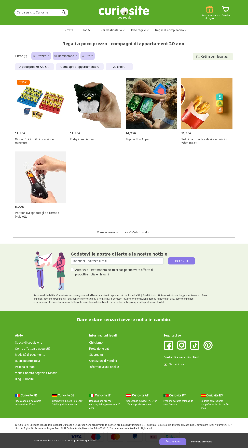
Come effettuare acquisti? (32, 348)
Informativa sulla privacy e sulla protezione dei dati (137, 302)
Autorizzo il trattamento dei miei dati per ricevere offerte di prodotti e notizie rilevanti (114, 272)
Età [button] (88, 56)
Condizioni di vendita (103, 360)
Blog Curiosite (24, 379)
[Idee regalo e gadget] (124, 10)
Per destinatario (111, 30)
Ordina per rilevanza (214, 56)
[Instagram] (182, 345)
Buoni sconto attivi (27, 360)
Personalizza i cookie (201, 441)
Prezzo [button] (41, 56)
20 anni (118, 66)
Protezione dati (99, 348)
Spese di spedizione (28, 342)
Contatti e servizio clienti (181, 357)
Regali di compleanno (169, 30)
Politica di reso (25, 367)
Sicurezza (96, 354)
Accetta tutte (173, 441)
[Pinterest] (208, 345)
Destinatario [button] (66, 56)
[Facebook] (168, 345)
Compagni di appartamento (78, 66)
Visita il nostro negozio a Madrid (36, 373)
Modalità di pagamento (30, 354)
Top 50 (86, 30)
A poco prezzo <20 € (33, 66)
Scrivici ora (176, 364)
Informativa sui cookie (104, 367)
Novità (68, 30)
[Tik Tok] (195, 345)
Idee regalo (138, 30)
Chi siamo (96, 342)
